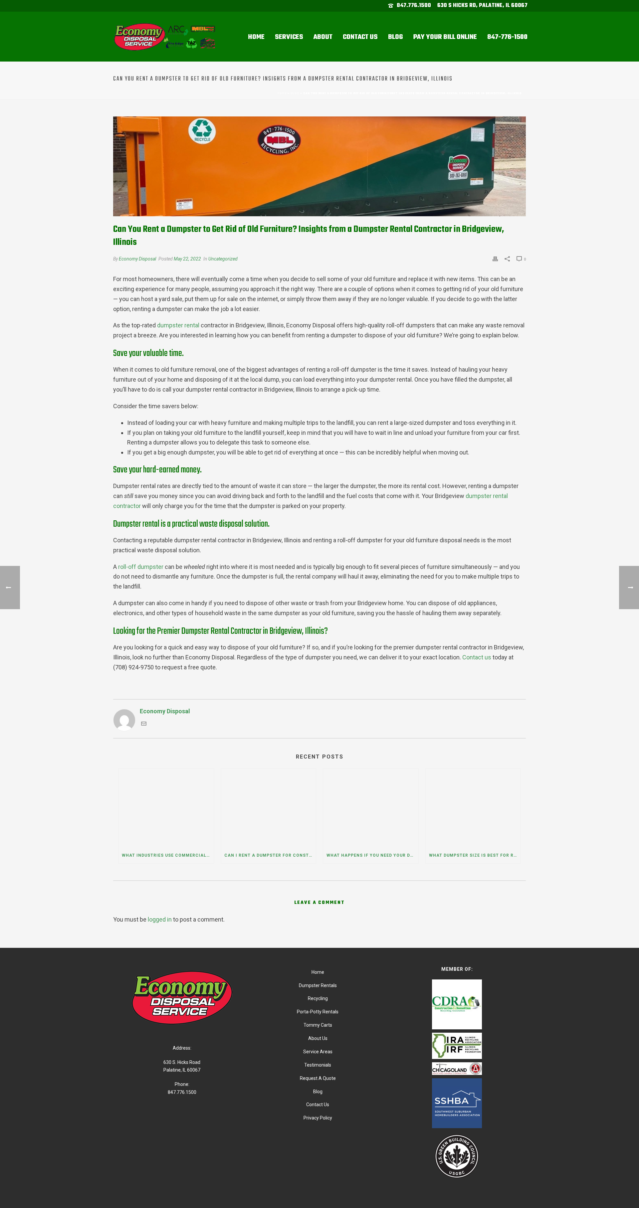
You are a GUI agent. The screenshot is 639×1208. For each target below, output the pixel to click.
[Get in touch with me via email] (143, 724)
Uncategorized (223, 258)
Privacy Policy (318, 1118)
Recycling (318, 998)
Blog (395, 37)
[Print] (495, 258)
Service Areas (317, 1051)
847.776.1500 (414, 5)
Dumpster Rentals (318, 985)
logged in (160, 919)
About (323, 37)
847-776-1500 (507, 37)
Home (256, 37)
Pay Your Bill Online (445, 37)
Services (289, 37)
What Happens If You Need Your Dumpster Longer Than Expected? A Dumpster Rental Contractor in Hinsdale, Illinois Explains (372, 855)
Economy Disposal (137, 258)
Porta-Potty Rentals (317, 1011)
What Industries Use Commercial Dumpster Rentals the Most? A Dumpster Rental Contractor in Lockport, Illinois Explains (168, 855)
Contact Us (360, 37)
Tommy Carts (318, 1025)
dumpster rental (178, 325)
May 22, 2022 (187, 258)
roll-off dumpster (140, 566)
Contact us (476, 657)
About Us (317, 1038)
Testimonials (317, 1065)
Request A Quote (318, 1078)
